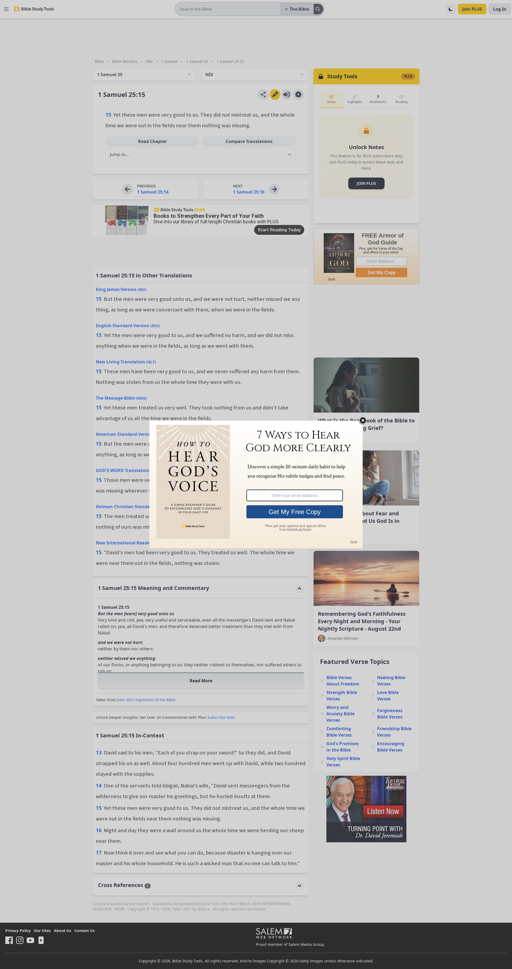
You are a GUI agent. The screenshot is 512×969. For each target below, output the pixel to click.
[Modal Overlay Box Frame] (256, 484)
